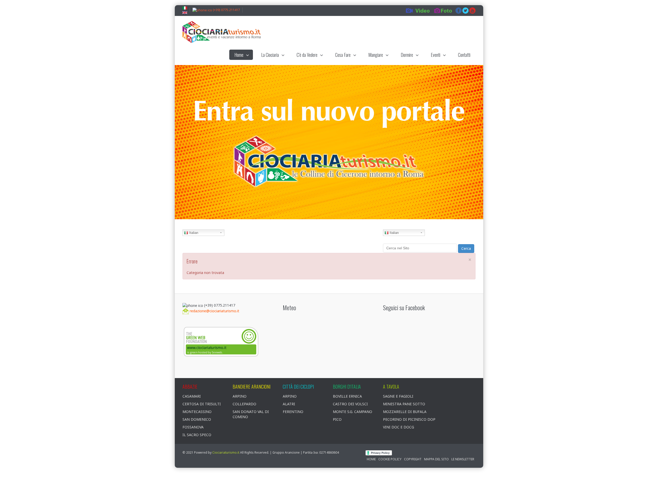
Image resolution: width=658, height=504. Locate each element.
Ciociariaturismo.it (225, 452)
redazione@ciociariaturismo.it (214, 310)
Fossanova (193, 427)
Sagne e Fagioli (398, 396)
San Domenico (196, 419)
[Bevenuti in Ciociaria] (221, 32)
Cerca (466, 248)
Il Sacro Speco (196, 434)
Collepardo (244, 403)
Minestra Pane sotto (404, 403)
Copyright (413, 459)
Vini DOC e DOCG (398, 427)
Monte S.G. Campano (352, 411)
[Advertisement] (382, 32)
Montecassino (197, 411)
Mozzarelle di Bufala (404, 411)
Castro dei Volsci (350, 403)
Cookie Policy (389, 459)
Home (371, 459)
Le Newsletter (462, 459)
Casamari (191, 396)
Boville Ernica (347, 396)
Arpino (239, 396)
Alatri (289, 403)
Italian (193, 233)
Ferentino (293, 411)
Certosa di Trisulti (201, 403)
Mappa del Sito (436, 459)
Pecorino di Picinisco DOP (409, 419)
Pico (337, 419)
